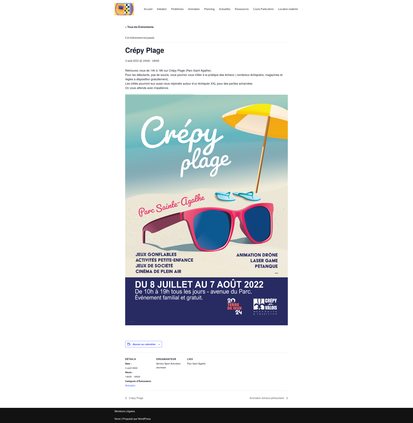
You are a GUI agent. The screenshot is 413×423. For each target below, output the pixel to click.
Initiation (162, 9)
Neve (118, 419)
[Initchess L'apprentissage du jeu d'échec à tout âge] (124, 9)
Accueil (148, 9)
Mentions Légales (125, 411)
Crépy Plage (135, 398)
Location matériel (288, 9)
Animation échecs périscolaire (267, 398)
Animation (194, 9)
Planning (209, 9)
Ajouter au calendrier (144, 344)
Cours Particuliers (263, 9)
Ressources (242, 9)
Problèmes (177, 9)
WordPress (144, 419)
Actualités (224, 9)
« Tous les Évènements (139, 27)
